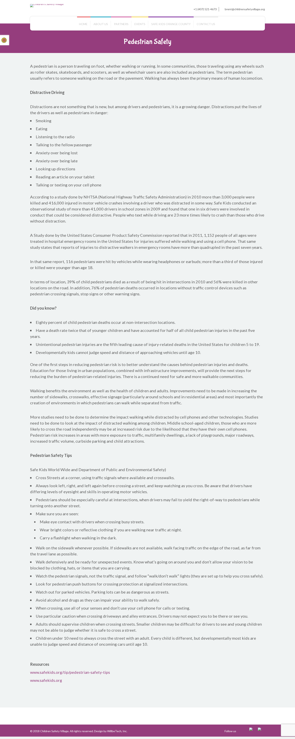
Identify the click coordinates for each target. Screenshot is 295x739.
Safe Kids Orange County (171, 24)
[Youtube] (261, 731)
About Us (101, 24)
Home (83, 24)
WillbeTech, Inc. (117, 731)
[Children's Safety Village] (47, 5)
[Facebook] (252, 731)
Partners (121, 24)
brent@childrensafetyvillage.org (245, 9)
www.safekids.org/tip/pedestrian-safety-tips (70, 672)
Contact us (206, 24)
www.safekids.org (46, 680)
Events (139, 24)
